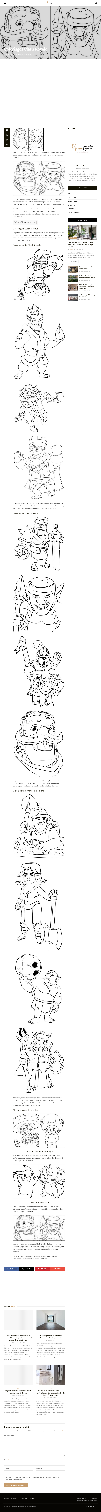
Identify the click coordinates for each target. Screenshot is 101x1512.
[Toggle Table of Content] (34, 222)
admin (71, 249)
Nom (6, 1460)
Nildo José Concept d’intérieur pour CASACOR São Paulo (88, 286)
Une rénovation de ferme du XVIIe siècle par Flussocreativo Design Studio (81, 244)
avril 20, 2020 (8, 54)
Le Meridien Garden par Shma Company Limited (87, 277)
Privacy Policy (23, 1498)
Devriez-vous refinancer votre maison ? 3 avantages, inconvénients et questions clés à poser (18, 1338)
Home (6, 61)
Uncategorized (74, 212)
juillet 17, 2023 (85, 299)
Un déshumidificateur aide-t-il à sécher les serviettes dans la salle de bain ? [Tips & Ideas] (51, 1393)
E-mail (7, 1468)
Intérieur (71, 205)
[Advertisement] (50, 78)
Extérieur (72, 197)
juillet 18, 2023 (85, 280)
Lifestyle (72, 209)
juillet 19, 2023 (80, 249)
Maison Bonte (13, 1506)
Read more (73, 261)
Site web (39, 1468)
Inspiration (72, 201)
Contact (33, 1498)
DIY (16, 54)
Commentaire (9, 1435)
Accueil (6, 1498)
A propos (14, 1498)
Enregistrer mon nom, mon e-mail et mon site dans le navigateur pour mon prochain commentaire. (32, 1478)
